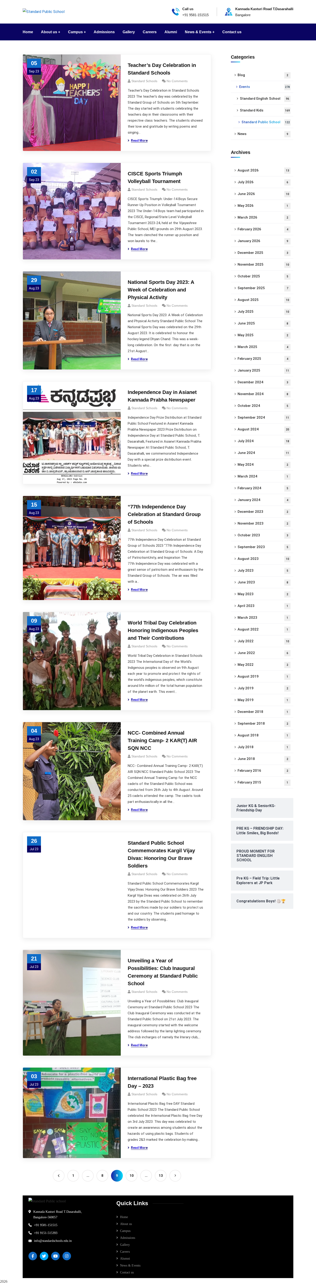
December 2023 (263, 512)
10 (132, 1176)
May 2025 (263, 335)
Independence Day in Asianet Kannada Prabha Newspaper (162, 396)
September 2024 (263, 417)
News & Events (130, 1265)
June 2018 (263, 759)
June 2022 (263, 653)
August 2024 (263, 429)
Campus (125, 1231)
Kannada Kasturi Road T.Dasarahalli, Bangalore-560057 (57, 1214)
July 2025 (263, 311)
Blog (263, 75)
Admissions (127, 1238)
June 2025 (263, 323)
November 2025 (263, 264)
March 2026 (263, 217)
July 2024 (263, 441)
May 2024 (263, 464)
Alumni (125, 1258)
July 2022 (263, 641)
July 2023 (263, 570)
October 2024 (263, 406)
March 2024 (263, 476)
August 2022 (263, 629)
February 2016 (263, 771)
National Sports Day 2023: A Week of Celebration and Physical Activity (161, 289)
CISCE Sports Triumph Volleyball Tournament (155, 177)
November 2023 (263, 523)
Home (124, 1217)
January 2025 (263, 370)
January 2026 (263, 241)
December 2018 (263, 712)
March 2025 (263, 347)
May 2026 (263, 206)
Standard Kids (265, 110)
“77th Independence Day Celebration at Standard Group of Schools (164, 514)
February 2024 (263, 488)
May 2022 (263, 665)
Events (264, 87)
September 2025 (263, 288)
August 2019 (263, 676)
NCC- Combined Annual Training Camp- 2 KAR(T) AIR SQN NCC (162, 740)
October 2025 (263, 276)
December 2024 (263, 382)
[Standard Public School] (44, 11)
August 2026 (263, 170)
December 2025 (263, 253)
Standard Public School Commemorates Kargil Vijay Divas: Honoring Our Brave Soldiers (161, 854)
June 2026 (263, 194)
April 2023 (263, 606)
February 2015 (263, 782)
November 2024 (263, 394)
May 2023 (263, 594)
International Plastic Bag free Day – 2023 (162, 1082)
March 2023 (263, 617)
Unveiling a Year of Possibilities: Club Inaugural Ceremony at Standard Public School (163, 972)
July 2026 (263, 182)
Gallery (125, 1244)
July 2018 (263, 747)
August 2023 (263, 559)
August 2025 (263, 300)
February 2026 (263, 229)
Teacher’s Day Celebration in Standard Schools (162, 69)
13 (161, 1176)
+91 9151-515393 (45, 1233)
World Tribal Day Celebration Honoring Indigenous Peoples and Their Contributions (163, 630)
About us (126, 1224)
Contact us (127, 1272)
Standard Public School (266, 122)
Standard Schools (144, 81)
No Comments (177, 81)
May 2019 (263, 700)
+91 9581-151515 (45, 1225)
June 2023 (263, 582)
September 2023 (263, 547)
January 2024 (263, 500)
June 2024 (263, 453)
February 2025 (263, 359)
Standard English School (264, 98)
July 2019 (263, 688)
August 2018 (263, 735)
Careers (125, 1251)
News (263, 134)
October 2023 (263, 535)
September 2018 (263, 723)
